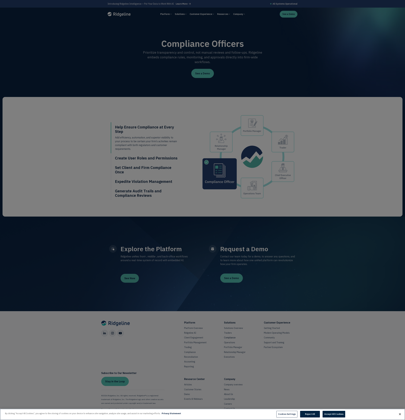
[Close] (399, 414)
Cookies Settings (287, 414)
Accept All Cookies (333, 414)
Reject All (310, 414)
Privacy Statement (171, 413)
